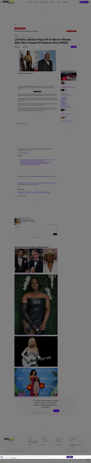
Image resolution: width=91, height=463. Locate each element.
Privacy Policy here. (13, 457)
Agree (70, 456)
